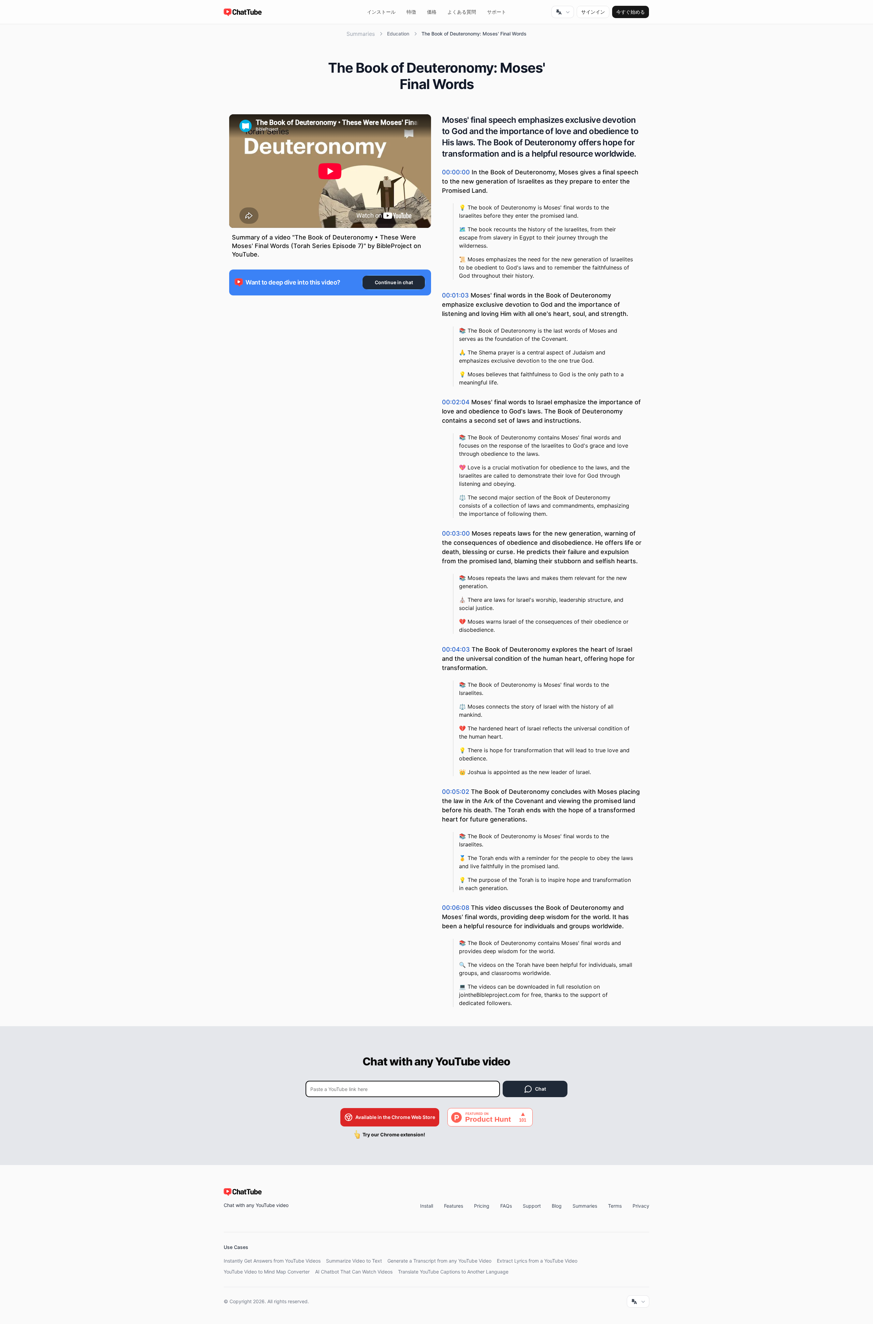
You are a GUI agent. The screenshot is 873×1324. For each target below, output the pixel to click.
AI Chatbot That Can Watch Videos (354, 1272)
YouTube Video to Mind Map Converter (267, 1272)
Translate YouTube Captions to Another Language (453, 1272)
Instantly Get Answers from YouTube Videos (272, 1261)
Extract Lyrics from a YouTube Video (537, 1261)
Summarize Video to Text (354, 1261)
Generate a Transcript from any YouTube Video (439, 1261)
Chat (540, 1089)
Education (398, 34)
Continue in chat (394, 282)
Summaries (360, 33)
